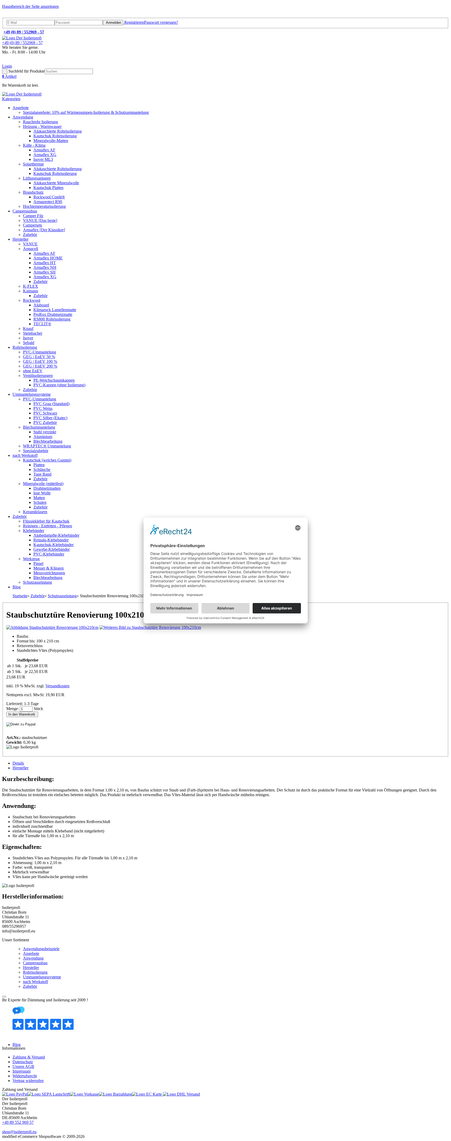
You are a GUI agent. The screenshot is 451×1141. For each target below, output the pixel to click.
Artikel (9, 76)
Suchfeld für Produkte (26, 71)
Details (18, 763)
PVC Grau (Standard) (51, 403)
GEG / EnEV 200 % (40, 366)
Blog (17, 587)
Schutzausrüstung (37, 582)
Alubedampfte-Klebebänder (56, 535)
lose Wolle (42, 493)
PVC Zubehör (45, 422)
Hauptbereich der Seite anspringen (30, 6)
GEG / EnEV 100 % (40, 361)
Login (7, 66)
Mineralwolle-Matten (50, 140)
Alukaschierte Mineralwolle (56, 183)
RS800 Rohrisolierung (51, 319)
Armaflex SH (44, 272)
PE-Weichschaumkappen (54, 380)
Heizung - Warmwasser (42, 126)
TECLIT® (42, 324)
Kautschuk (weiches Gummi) (47, 460)
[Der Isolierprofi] (21, 38)
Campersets (32, 225)
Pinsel (38, 563)
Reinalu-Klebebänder (51, 540)
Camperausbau (25, 211)
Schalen (39, 502)
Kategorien (11, 99)
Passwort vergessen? (161, 22)
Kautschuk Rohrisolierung (55, 136)
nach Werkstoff (25, 455)
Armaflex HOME (48, 258)
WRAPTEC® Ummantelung (47, 446)
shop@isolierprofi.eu (19, 1132)
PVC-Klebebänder (48, 554)
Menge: (13, 708)
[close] (4, 996)
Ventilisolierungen (38, 375)
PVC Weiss (42, 408)
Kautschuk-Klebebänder (53, 544)
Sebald (28, 342)
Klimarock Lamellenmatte (54, 310)
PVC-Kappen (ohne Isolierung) (59, 385)
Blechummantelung (39, 427)
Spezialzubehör (35, 450)
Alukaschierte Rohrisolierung (57, 131)
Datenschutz (23, 1062)
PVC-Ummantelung (39, 352)
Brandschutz (33, 192)
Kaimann (30, 291)
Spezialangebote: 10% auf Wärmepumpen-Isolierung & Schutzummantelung (86, 112)
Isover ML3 (43, 159)
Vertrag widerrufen (28, 1080)
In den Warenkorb (22, 714)
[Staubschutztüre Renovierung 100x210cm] (52, 627)
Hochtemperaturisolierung (44, 206)
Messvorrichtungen (49, 573)
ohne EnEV (33, 371)
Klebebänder (33, 530)
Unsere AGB (23, 1066)
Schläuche (41, 469)
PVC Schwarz (45, 413)
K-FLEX (30, 286)
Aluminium (42, 436)
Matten (39, 497)
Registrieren (133, 22)
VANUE (30, 244)
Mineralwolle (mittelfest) (43, 483)
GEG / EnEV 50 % (39, 356)
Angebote (21, 107)
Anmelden (113, 23)
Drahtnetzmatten (47, 488)
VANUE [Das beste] (40, 220)
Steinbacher (32, 333)
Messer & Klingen (48, 568)
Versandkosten (57, 686)
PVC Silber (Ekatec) (50, 418)
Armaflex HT (44, 263)
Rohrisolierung (25, 347)
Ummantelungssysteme (32, 394)
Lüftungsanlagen (37, 178)
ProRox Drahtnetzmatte (52, 314)
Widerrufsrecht (25, 1076)
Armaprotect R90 (47, 201)
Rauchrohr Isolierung (40, 122)
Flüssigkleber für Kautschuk (46, 521)
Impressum (22, 1071)
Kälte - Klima (34, 145)
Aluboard (41, 305)
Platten (39, 465)
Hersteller (20, 239)
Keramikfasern (35, 512)
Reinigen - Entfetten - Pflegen (47, 526)
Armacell (30, 248)
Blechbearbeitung (47, 441)
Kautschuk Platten (48, 187)
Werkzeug (31, 559)
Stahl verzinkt (44, 432)
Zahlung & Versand (29, 1057)
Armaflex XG (44, 154)
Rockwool (31, 300)
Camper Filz (33, 216)
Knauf (28, 328)
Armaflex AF (44, 150)
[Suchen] (4, 71)
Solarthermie (33, 164)
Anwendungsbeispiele (41, 949)
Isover (28, 338)
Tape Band (42, 474)
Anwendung (23, 117)
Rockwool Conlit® (49, 197)
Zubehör (30, 234)
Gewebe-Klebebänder (51, 549)
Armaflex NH (44, 267)
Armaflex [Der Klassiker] (44, 230)
